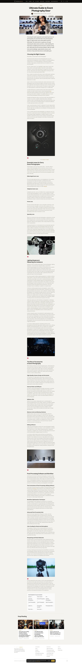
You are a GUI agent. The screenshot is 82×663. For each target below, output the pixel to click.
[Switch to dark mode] (65, 1)
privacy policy (38, 661)
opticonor (44, 159)
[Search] (63, 1)
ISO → (47, 596)
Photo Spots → (39, 609)
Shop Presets (47, 1)
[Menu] (67, 1)
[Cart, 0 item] (61, 1)
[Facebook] (67, 661)
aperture (45, 186)
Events (41, 5)
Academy (30, 1)
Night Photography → (50, 602)
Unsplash (47, 159)
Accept (53, 660)
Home (27, 1)
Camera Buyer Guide (38, 654)
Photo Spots (42, 1)
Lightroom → (30, 605)
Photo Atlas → (30, 609)
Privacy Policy (60, 650)
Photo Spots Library (50, 654)
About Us (59, 648)
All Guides (37, 1)
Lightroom (35, 488)
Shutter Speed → (40, 596)
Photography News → (50, 605)
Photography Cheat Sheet (39, 653)
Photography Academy (50, 650)
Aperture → (30, 596)
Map (33, 1)
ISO (50, 91)
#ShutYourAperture (54, 1)
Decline (49, 660)
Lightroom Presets (50, 648)
